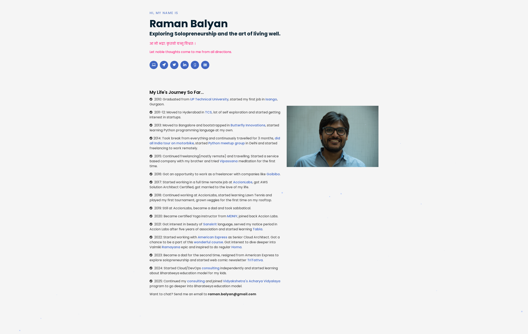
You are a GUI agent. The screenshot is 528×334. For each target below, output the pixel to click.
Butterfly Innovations (248, 125)
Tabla (257, 229)
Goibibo (273, 174)
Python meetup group (226, 143)
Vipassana (229, 161)
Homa (236, 247)
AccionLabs (242, 182)
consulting (210, 268)
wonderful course (208, 242)
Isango (271, 99)
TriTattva (255, 260)
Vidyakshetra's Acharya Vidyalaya (251, 281)
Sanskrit (210, 224)
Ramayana (171, 247)
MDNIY (232, 216)
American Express (212, 237)
